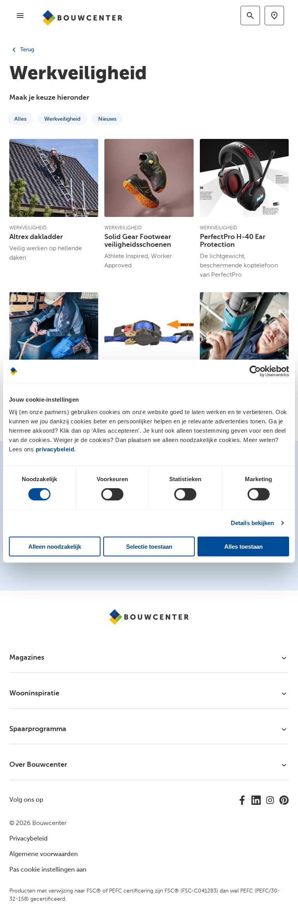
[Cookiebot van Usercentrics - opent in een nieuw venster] (255, 371)
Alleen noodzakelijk (54, 546)
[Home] (86, 18)
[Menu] (20, 15)
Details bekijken (252, 523)
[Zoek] (250, 15)
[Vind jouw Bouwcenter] (274, 15)
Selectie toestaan (149, 546)
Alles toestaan (243, 546)
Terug (26, 49)
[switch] (112, 494)
